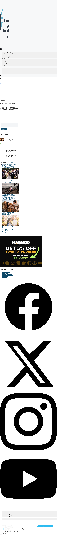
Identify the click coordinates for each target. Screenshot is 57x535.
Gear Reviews (5, 58)
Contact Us (4, 277)
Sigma (5, 64)
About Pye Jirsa (5, 273)
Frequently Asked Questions (7, 275)
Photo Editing (7, 57)
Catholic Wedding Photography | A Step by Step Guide (11, 140)
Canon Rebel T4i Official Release (7, 103)
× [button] (55, 521)
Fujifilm (5, 63)
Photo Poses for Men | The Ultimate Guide (11, 151)
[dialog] (28, 527)
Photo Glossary (5, 276)
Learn (3, 51)
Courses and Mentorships (7, 66)
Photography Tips (4, 100)
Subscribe (4, 129)
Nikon (5, 61)
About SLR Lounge (6, 272)
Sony (5, 62)
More (12, 162)
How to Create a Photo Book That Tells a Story (11, 156)
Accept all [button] (45, 526)
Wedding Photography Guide (10, 53)
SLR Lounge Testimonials (7, 274)
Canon (5, 60)
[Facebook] (28, 335)
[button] (1, 47)
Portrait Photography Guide (9, 54)
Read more (4, 527)
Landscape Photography (9, 56)
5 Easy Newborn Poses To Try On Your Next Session (11, 145)
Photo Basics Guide (8, 52)
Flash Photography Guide (9, 55)
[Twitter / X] (28, 392)
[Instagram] (28, 449)
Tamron (5, 65)
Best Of (5, 59)
